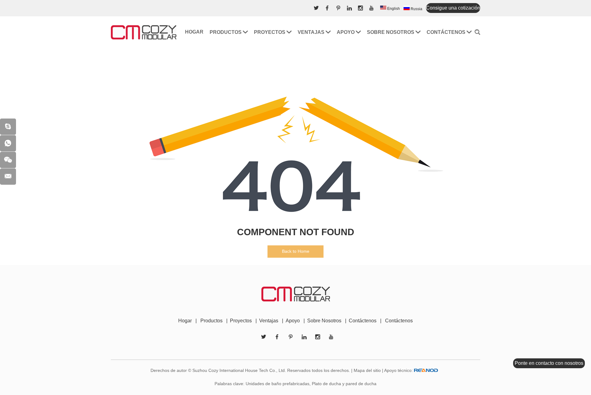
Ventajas (312, 32)
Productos (226, 32)
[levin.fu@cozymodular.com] (8, 176)
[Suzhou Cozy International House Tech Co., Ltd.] (143, 32)
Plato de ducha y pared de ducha (344, 383)
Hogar (194, 31)
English (393, 8)
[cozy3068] (8, 127)
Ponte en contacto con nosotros (549, 363)
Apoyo (346, 32)
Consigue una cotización (453, 7)
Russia (416, 9)
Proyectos (270, 32)
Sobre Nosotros (324, 320)
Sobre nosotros (391, 32)
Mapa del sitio (367, 370)
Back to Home (295, 251)
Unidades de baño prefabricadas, (278, 383)
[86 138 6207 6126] (8, 143)
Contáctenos (447, 32)
